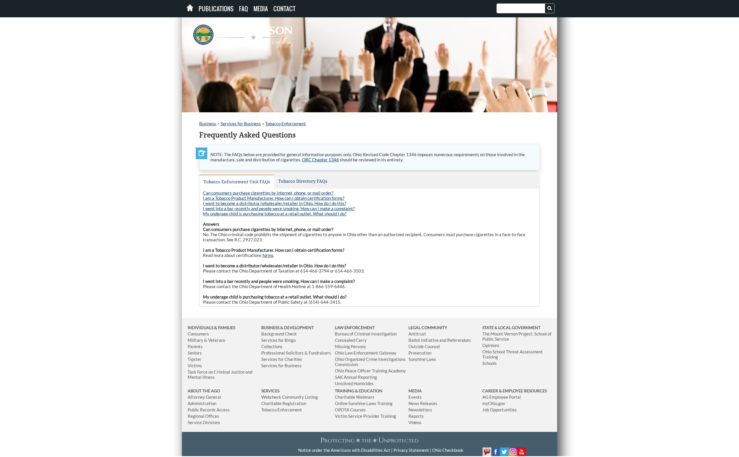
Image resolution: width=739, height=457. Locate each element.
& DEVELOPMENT (297, 327)
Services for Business (241, 123)
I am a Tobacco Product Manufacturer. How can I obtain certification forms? (273, 198)
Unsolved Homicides (354, 383)
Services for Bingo (278, 340)
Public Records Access (209, 409)
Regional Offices (203, 416)
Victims (195, 365)
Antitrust (417, 333)
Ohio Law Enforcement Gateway (365, 352)
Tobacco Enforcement (285, 123)
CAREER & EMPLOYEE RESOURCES (514, 390)
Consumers (198, 333)
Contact (284, 8)
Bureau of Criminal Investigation (366, 333)
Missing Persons (350, 346)
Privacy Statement (411, 450)
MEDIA (415, 390)
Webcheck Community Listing (289, 397)
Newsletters (420, 409)
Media (260, 8)
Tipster (194, 359)
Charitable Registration (283, 403)
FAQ (243, 8)
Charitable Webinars (354, 397)
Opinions (490, 345)
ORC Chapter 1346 (320, 159)
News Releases (422, 403)
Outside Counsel (424, 346)
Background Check (279, 333)
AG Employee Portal (501, 397)
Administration (202, 403)
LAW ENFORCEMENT (355, 327)
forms (267, 255)
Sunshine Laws (422, 359)
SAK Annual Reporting (356, 377)
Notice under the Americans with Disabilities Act (344, 450)
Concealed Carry (351, 340)
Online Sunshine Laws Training (364, 403)
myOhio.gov (493, 403)
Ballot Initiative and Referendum (439, 340)
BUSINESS (270, 327)
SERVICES (270, 390)
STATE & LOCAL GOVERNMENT (511, 327)
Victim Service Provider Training (365, 416)
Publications (216, 8)
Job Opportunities (499, 409)
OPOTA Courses (350, 409)
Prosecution (419, 352)
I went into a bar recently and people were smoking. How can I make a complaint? (279, 208)
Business (207, 123)
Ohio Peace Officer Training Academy (370, 370)
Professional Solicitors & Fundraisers (296, 352)
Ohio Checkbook (447, 450)
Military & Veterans (206, 340)
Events (415, 397)
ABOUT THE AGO (204, 390)
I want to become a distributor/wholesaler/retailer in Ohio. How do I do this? (274, 203)
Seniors (195, 352)
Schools (489, 363)
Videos (414, 422)
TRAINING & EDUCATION (358, 390)
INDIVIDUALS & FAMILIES (211, 327)
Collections (272, 346)
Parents (195, 346)
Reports (416, 416)
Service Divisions (204, 422)
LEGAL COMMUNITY (427, 327)
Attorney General (204, 397)
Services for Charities (281, 359)
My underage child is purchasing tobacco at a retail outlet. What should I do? (274, 213)
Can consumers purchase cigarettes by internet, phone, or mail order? (268, 192)
